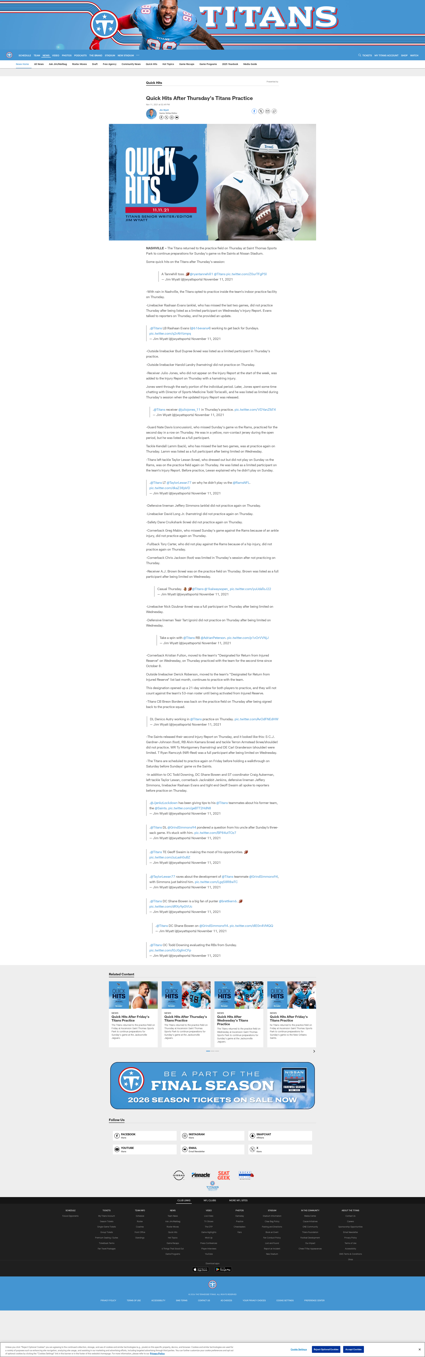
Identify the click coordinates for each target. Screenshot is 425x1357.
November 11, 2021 (218, 279)
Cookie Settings (285, 1300)
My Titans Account (106, 1216)
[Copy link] (274, 111)
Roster (140, 1221)
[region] (212, 1349)
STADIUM (272, 1210)
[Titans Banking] (201, 1175)
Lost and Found (272, 1243)
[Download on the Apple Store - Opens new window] (200, 1270)
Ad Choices (226, 1300)
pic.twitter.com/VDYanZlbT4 (255, 409)
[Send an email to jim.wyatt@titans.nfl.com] (177, 117)
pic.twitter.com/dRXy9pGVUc (170, 906)
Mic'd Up (208, 1237)
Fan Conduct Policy (272, 1237)
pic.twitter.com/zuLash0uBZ (169, 857)
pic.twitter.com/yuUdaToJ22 (250, 589)
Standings (139, 1237)
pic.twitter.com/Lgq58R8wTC (216, 882)
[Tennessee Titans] (212, 1285)
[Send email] (267, 113)
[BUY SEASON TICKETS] (212, 1086)
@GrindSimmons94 (182, 827)
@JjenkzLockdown (164, 803)
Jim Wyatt (164, 110)
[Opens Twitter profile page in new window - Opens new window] (167, 117)
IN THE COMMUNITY (310, 1210)
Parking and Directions (272, 1226)
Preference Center (314, 1300)
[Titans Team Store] (212, 1186)
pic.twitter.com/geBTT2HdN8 (189, 808)
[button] (208, 1051)
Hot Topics (172, 1237)
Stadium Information (272, 1216)
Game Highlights (208, 1232)
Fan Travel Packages (107, 1248)
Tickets (107, 1210)
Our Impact (310, 1243)
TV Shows (208, 1221)
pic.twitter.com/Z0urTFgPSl (246, 274)
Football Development (310, 1237)
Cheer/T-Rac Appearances (310, 1248)
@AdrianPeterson (213, 638)
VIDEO (209, 1210)
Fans (240, 1232)
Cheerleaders (239, 1226)
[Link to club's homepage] (9, 55)
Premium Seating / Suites (106, 1237)
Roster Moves (173, 1226)
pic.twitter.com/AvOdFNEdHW (256, 719)
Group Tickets (106, 1232)
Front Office (140, 1232)
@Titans (219, 274)
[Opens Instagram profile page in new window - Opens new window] (172, 117)
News (173, 1210)
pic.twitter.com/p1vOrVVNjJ (248, 638)
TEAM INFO (140, 1210)
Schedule (71, 1210)
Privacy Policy (350, 1237)
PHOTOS (240, 1210)
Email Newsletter (350, 1232)
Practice (239, 1221)
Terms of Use (350, 1243)
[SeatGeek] (223, 1175)
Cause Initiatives (310, 1221)
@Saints (161, 808)
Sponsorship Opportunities (350, 1226)
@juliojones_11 (189, 409)
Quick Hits (154, 83)
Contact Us (350, 1216)
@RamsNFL (241, 482)
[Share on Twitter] (261, 113)
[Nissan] (179, 1175)
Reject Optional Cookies (326, 1349)
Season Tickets (106, 1221)
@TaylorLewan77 (179, 482)
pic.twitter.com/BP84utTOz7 (215, 833)
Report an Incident (272, 1248)
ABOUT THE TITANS (350, 1210)
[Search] (359, 55)
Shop (350, 1259)
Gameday (239, 1216)
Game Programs (173, 1254)
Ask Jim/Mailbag (172, 1221)
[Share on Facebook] (254, 113)
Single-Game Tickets (106, 1226)
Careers (350, 1221)
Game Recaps (173, 1243)
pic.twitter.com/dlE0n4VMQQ (251, 926)
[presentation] (314, 1051)
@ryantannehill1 (201, 274)
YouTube (209, 1254)
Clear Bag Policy (272, 1221)
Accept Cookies (353, 1349)
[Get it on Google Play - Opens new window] (223, 1271)
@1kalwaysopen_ (216, 589)
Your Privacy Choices (254, 1300)
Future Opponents (70, 1216)
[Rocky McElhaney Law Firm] (246, 1175)
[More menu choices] (137, 55)
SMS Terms (181, 1300)
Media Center (310, 1216)
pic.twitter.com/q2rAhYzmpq (170, 333)
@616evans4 (200, 328)
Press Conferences (208, 1243)
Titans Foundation (310, 1232)
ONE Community (310, 1226)
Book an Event (272, 1232)
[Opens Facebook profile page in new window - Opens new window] (161, 117)
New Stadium (272, 1254)
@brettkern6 (228, 901)
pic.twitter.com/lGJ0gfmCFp (170, 950)
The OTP (209, 1226)
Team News (173, 1216)
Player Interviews (208, 1248)
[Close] (419, 1349)
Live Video (208, 1216)
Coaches (140, 1226)
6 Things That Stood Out (173, 1248)
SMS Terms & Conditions (350, 1254)
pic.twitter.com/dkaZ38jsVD (169, 488)
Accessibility (350, 1248)
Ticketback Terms (106, 1243)
